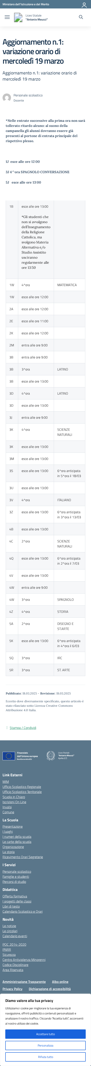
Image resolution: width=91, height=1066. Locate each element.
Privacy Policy (12, 988)
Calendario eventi (15, 935)
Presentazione (13, 826)
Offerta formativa (15, 896)
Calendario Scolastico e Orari (23, 911)
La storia (9, 851)
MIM (6, 781)
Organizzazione (13, 846)
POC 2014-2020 (14, 944)
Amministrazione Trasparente (24, 981)
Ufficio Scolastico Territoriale (22, 791)
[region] (45, 1030)
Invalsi (7, 806)
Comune (8, 812)
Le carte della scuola (17, 841)
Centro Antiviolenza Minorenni (24, 959)
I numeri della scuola (17, 836)
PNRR (7, 949)
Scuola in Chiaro (14, 796)
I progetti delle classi (17, 901)
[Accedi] (84, 4)
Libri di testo (11, 906)
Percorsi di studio (14, 881)
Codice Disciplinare (15, 964)
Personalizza (45, 1045)
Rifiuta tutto (45, 1057)
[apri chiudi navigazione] (7, 17)
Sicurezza (9, 954)
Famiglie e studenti (16, 876)
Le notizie (9, 925)
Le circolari (10, 930)
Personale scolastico (17, 871)
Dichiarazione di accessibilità (50, 988)
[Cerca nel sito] (81, 17)
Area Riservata (13, 969)
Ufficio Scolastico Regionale (22, 786)
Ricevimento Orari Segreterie (23, 856)
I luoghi (8, 831)
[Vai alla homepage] (18, 17)
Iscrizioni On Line (14, 801)
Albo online (60, 981)
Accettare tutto (45, 1034)
